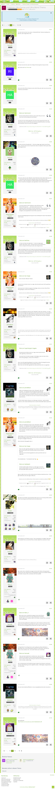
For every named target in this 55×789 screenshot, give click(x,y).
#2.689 (50, 271)
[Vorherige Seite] (3, 25)
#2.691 (50, 344)
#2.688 (50, 236)
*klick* (48, 227)
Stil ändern (52, 775)
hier (39, 220)
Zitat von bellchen (24, 240)
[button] (53, 1)
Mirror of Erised (34, 131)
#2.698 (50, 644)
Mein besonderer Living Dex (34, 405)
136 (13, 25)
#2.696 (50, 568)
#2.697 (50, 608)
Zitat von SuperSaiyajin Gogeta (27, 348)
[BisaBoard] (3, 1)
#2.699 (50, 684)
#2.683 (50, 85)
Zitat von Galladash (24, 464)
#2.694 (50, 495)
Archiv (24, 761)
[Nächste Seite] (20, 25)
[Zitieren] (51, 56)
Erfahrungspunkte (7, 50)
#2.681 (50, 29)
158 (18, 25)
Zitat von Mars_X (24, 612)
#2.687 (50, 198)
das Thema (27, 67)
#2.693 (50, 417)
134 (8, 25)
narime (24, 760)
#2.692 (50, 383)
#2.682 (50, 62)
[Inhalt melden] (47, 56)
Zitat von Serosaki (24, 653)
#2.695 (50, 536)
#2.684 (50, 109)
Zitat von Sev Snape (24, 276)
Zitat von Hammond (25, 113)
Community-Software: (27, 787)
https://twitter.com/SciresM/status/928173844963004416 (29, 721)
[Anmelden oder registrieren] (50, 1)
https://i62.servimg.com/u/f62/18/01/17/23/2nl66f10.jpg (38, 126)
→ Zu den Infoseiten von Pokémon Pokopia (27, 20)
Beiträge (5, 51)
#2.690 (50, 309)
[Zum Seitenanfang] (53, 787)
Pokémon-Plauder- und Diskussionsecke (10, 762)
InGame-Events (32, 222)
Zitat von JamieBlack (25, 387)
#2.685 (50, 141)
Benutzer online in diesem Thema (11, 768)
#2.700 (50, 717)
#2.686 (50, 175)
